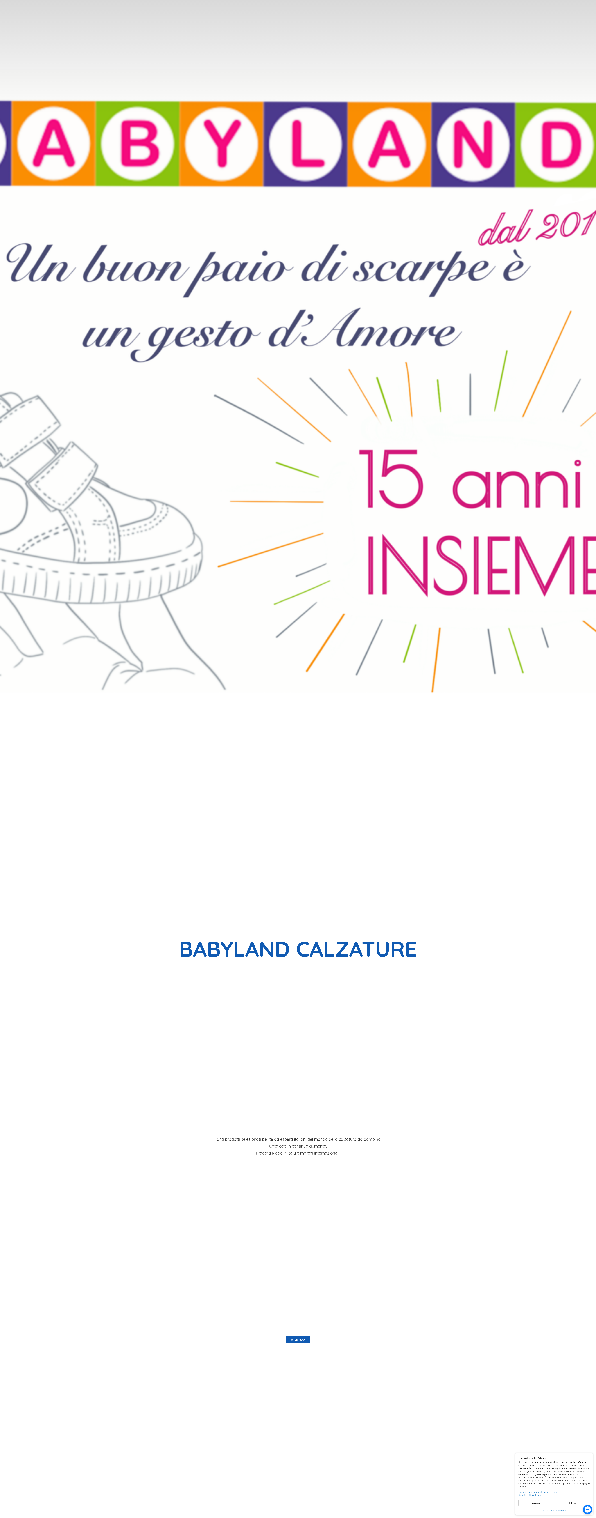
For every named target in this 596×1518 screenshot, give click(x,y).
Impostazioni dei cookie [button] (554, 1510)
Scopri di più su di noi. (529, 1495)
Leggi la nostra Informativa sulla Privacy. (538, 1492)
